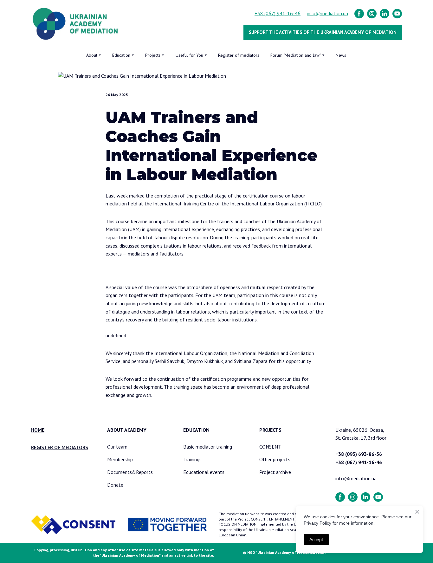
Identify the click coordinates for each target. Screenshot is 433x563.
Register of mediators (238, 55)
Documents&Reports (130, 472)
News (341, 55)
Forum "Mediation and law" (295, 55)
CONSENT (270, 446)
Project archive (275, 472)
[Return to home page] (75, 24)
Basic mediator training (207, 446)
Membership (120, 459)
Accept (316, 539)
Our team (117, 446)
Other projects (274, 459)
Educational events (203, 472)
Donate (115, 485)
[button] (359, 13)
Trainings (192, 459)
